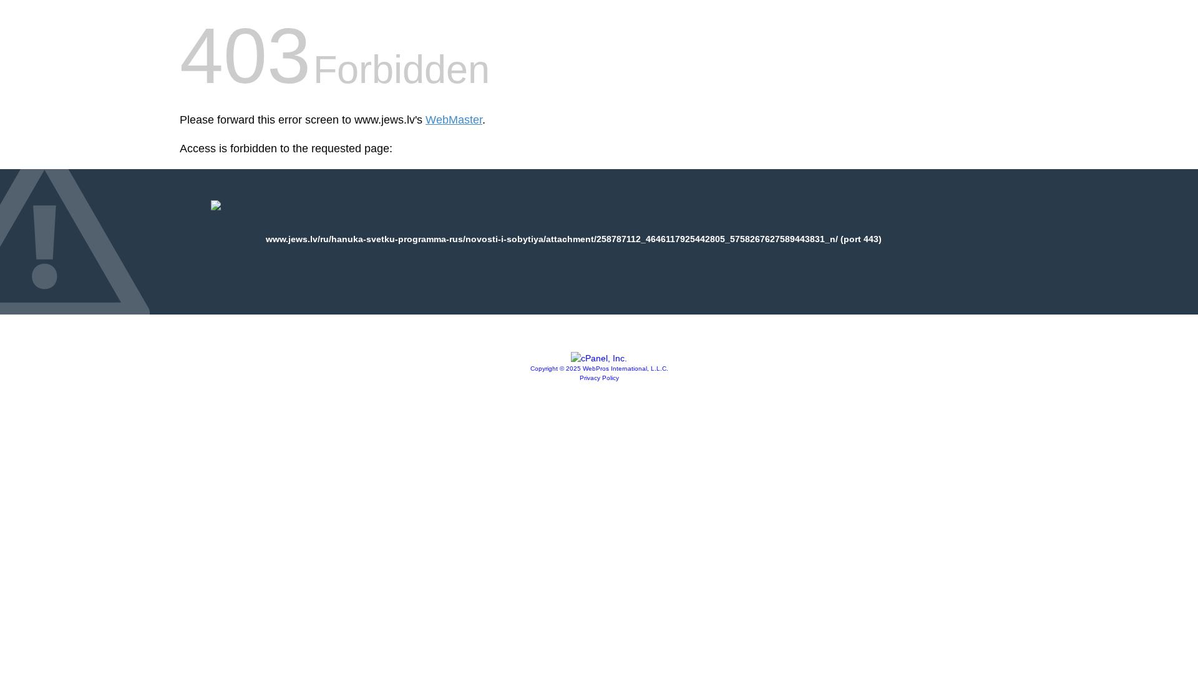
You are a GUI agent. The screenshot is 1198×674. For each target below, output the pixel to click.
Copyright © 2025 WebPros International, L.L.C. (599, 368)
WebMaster (454, 120)
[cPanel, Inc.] (599, 358)
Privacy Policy (599, 377)
